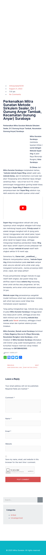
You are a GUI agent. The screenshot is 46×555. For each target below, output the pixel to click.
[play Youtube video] (23, 208)
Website (8, 444)
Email (8, 431)
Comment (10, 397)
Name (8, 418)
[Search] (40, 500)
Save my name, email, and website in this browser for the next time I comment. (22, 460)
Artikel (13, 515)
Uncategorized (17, 518)
